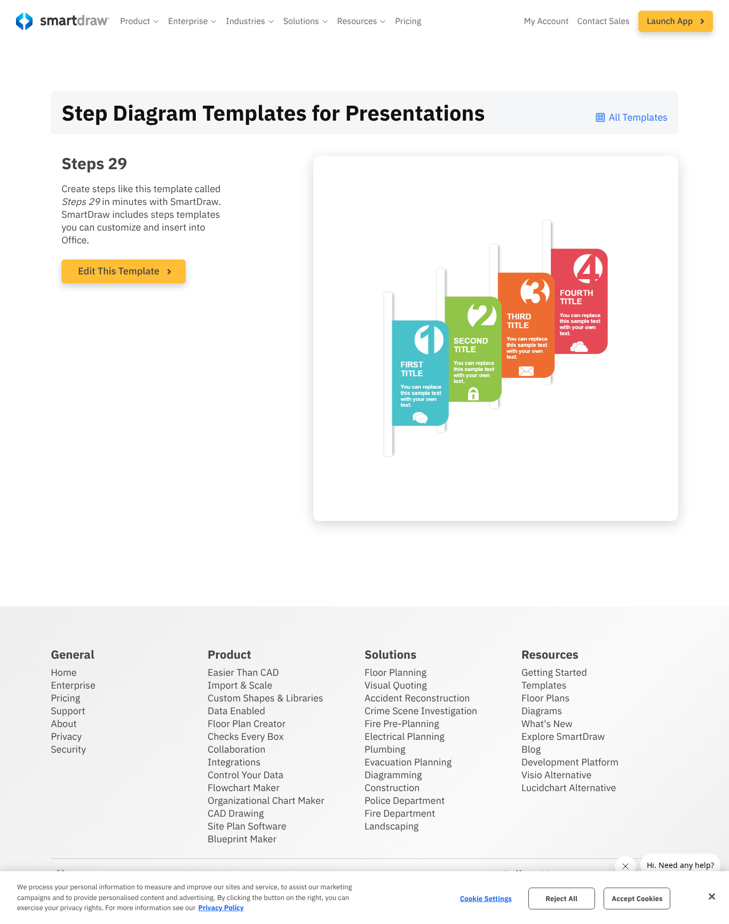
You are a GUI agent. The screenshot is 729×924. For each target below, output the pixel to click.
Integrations (234, 762)
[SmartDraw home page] (62, 21)
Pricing (408, 21)
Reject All (561, 898)
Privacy (66, 736)
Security (68, 749)
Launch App (671, 21)
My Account (546, 21)
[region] (364, 897)
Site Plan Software (247, 826)
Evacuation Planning (407, 762)
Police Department (404, 800)
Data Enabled (236, 711)
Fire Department (399, 813)
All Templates (638, 117)
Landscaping (391, 826)
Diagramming (393, 775)
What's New (547, 723)
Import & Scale (240, 685)
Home (63, 672)
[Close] (712, 896)
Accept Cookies (637, 898)
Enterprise (73, 685)
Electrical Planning (404, 736)
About (64, 723)
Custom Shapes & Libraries (265, 698)
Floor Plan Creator (247, 723)
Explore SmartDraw (563, 736)
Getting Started (554, 672)
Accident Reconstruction (417, 698)
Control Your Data (245, 775)
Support (68, 711)
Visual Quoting (395, 685)
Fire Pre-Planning (401, 723)
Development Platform (570, 762)
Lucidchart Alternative (568, 787)
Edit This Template (119, 271)
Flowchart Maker (244, 787)
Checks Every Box (246, 736)
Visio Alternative (556, 775)
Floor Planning (395, 672)
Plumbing (384, 749)
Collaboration (236, 749)
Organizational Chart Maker (266, 800)
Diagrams (541, 711)
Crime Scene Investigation (420, 711)
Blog (531, 749)
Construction (391, 787)
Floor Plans (545, 698)
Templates (544, 685)
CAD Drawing (236, 813)
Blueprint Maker (242, 839)
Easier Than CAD (243, 672)
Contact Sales (603, 21)
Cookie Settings (486, 898)
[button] (140, 21)
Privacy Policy (220, 907)
